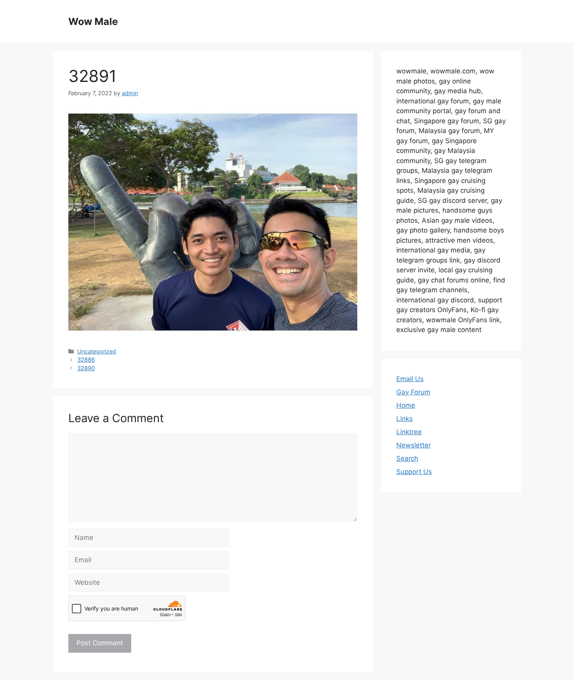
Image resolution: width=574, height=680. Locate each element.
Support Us (414, 472)
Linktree (409, 432)
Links (404, 419)
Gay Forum (413, 392)
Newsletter (413, 445)
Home (405, 405)
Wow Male (93, 21)
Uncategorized (96, 351)
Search (407, 458)
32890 (86, 368)
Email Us (410, 379)
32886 (86, 359)
